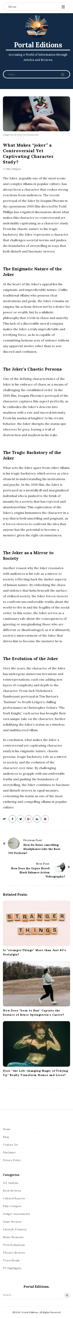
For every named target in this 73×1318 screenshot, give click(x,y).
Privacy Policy (12, 1160)
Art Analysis (10, 1183)
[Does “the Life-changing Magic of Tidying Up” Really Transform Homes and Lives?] (36, 1044)
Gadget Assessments (16, 1214)
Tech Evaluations (14, 1245)
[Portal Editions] (36, 26)
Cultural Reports (14, 1198)
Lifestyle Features (15, 1229)
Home (7, 1129)
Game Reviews (12, 1221)
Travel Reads (11, 1260)
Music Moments (13, 1237)
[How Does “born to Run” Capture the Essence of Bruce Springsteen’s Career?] (36, 983)
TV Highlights (12, 1268)
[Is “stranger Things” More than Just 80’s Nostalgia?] (36, 923)
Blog (6, 1137)
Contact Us (10, 1144)
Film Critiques (13, 168)
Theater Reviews (14, 1252)
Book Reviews (12, 1190)
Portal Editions (38, 44)
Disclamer (9, 1152)
